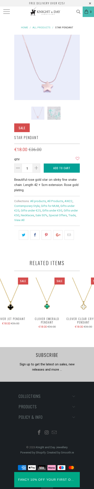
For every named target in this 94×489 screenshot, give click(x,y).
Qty (17, 159)
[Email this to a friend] (69, 235)
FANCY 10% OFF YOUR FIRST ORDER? (47, 479)
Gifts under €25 (31, 210)
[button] (77, 160)
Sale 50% (41, 215)
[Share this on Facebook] (35, 235)
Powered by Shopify (32, 452)
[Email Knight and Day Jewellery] (54, 433)
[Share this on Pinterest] (46, 235)
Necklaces (27, 215)
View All (19, 220)
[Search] (78, 11)
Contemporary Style (27, 206)
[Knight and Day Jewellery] (47, 12)
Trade (72, 215)
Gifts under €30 (52, 210)
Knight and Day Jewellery (51, 447)
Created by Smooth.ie (60, 452)
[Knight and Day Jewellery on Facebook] (39, 433)
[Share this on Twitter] (23, 235)
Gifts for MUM (50, 206)
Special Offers (58, 215)
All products (38, 201)
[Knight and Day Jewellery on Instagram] (47, 433)
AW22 (68, 201)
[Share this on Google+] (58, 235)
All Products (55, 201)
